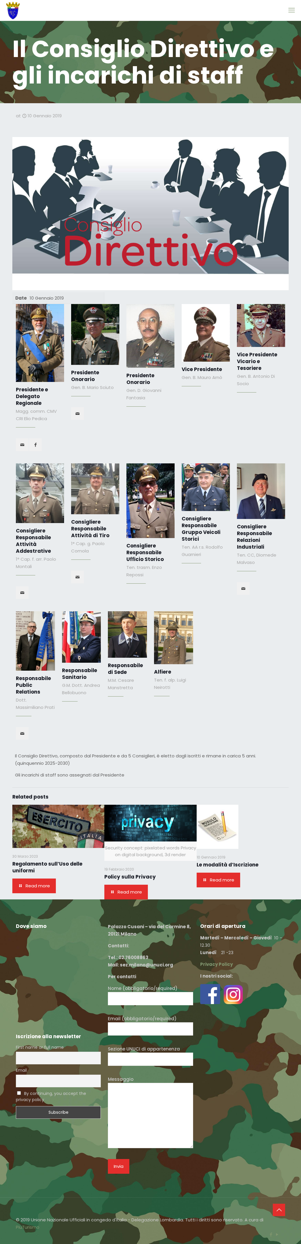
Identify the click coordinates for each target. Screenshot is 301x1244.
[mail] (22, 444)
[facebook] (35, 444)
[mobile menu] (292, 10)
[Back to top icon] (279, 1210)
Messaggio (120, 1079)
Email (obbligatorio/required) (142, 1019)
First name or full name (40, 1047)
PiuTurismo (27, 1227)
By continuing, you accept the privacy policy (51, 1097)
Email (21, 1070)
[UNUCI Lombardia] (13, 10)
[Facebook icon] (271, 1234)
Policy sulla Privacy (130, 876)
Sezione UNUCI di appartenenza (144, 1049)
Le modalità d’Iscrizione (227, 864)
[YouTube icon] (277, 1234)
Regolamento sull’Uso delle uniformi (47, 867)
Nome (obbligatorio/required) (143, 988)
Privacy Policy (216, 964)
